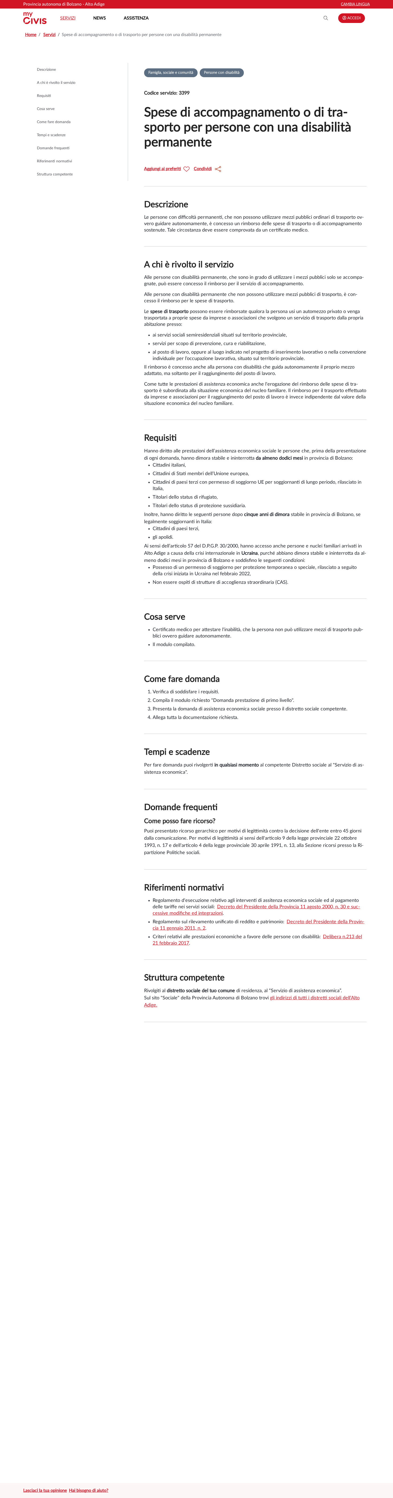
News (99, 18)
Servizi (67, 18)
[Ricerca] (326, 18)
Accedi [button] (353, 18)
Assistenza (136, 18)
